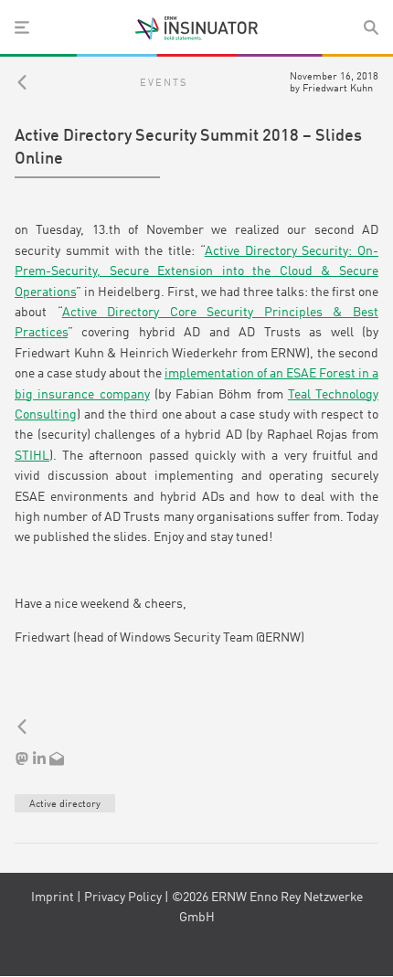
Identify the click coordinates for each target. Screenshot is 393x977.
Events (163, 83)
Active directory (65, 804)
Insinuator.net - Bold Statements (196, 28)
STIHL (32, 456)
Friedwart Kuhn (338, 88)
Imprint (52, 897)
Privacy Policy (123, 897)
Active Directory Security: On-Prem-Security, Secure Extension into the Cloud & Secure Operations (196, 272)
